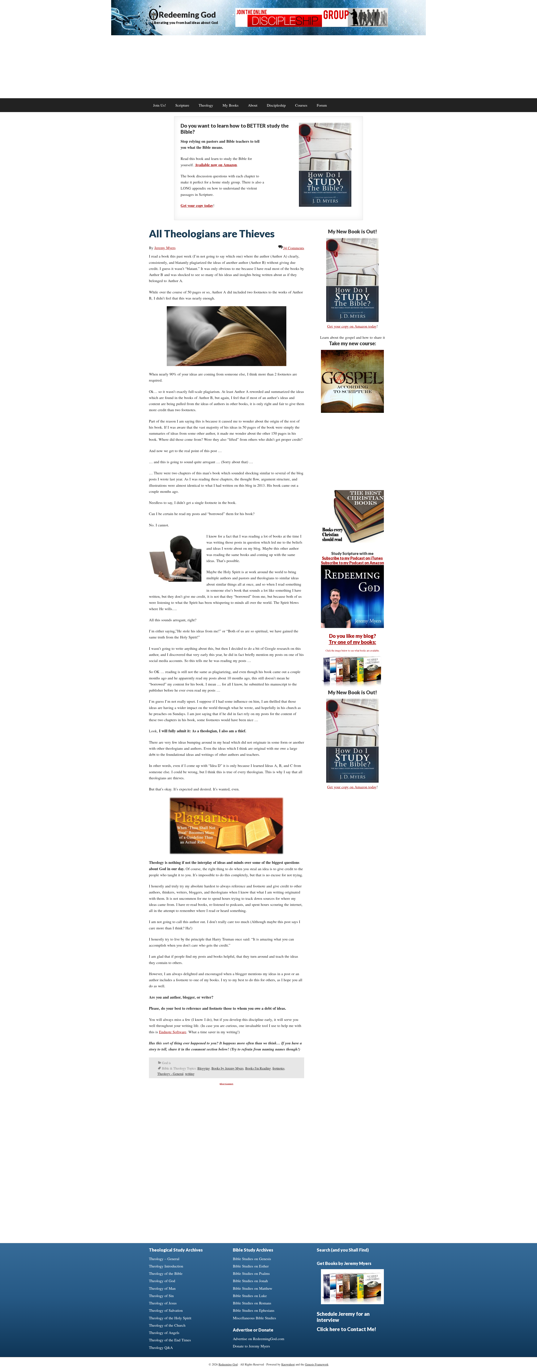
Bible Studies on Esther (251, 1266)
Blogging (203, 1068)
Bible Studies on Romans (252, 1302)
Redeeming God (187, 14)
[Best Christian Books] (352, 541)
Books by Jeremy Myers (227, 1068)
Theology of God (162, 1280)
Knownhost (288, 1364)
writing (189, 1073)
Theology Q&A (161, 1347)
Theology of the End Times (170, 1339)
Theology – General (164, 1258)
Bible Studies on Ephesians (253, 1310)
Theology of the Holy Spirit (170, 1317)
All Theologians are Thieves (212, 233)
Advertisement (226, 1084)
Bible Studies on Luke (250, 1295)
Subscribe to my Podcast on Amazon (352, 562)
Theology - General (170, 1073)
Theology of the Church (167, 1325)
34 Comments (293, 247)
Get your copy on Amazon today (352, 326)
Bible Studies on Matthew (252, 1288)
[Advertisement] (268, 66)
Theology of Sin (161, 1295)
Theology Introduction (166, 1266)
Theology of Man (162, 1288)
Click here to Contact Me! (346, 1329)
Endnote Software (172, 1031)
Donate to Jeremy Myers (251, 1345)
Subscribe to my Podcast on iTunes (352, 558)
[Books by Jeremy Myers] (352, 686)
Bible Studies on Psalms (251, 1273)
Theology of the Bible (165, 1273)
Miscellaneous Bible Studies (254, 1317)
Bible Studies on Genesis (252, 1258)
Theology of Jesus (163, 1302)
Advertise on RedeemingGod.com (258, 1338)
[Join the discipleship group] (311, 25)
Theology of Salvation (166, 1310)
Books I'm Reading (258, 1068)
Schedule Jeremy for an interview (343, 1317)
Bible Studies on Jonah (250, 1280)
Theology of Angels (164, 1332)
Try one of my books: (352, 642)
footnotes (278, 1068)
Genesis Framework (316, 1364)
